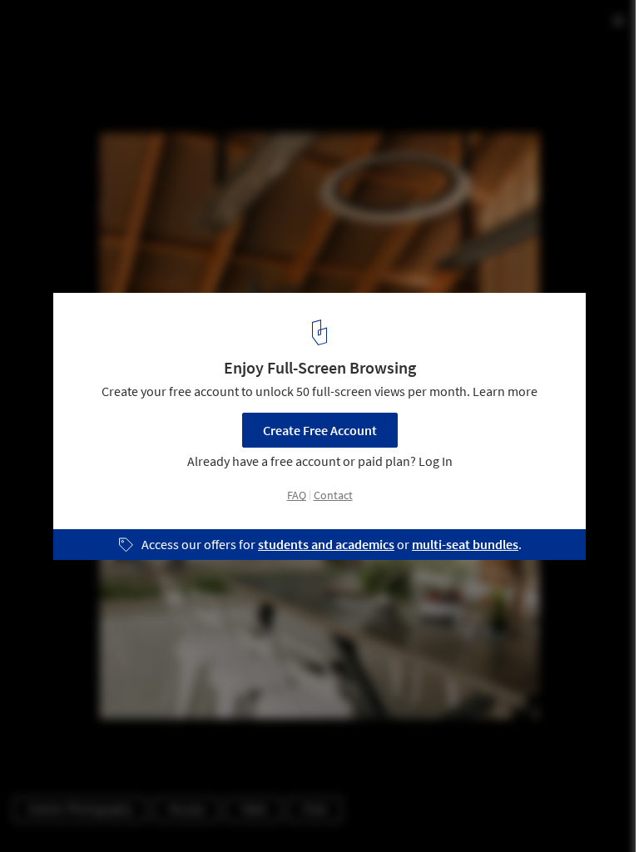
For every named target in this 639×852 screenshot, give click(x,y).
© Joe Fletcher (52, 58)
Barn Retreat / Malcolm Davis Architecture (192, 30)
